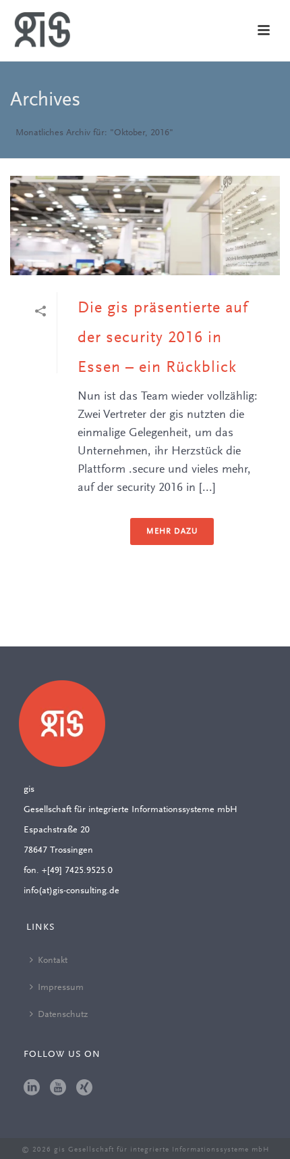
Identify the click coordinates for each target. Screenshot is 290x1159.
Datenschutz (63, 1015)
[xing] (84, 1088)
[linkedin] (32, 1088)
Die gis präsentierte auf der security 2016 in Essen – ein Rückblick (163, 338)
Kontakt (52, 961)
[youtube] (58, 1088)
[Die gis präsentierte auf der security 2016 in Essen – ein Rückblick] (145, 225)
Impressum (61, 988)
